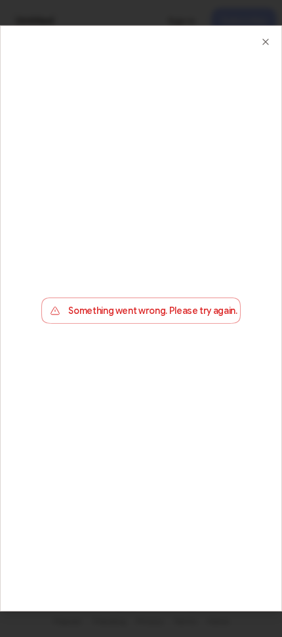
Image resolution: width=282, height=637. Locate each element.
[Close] (265, 42)
